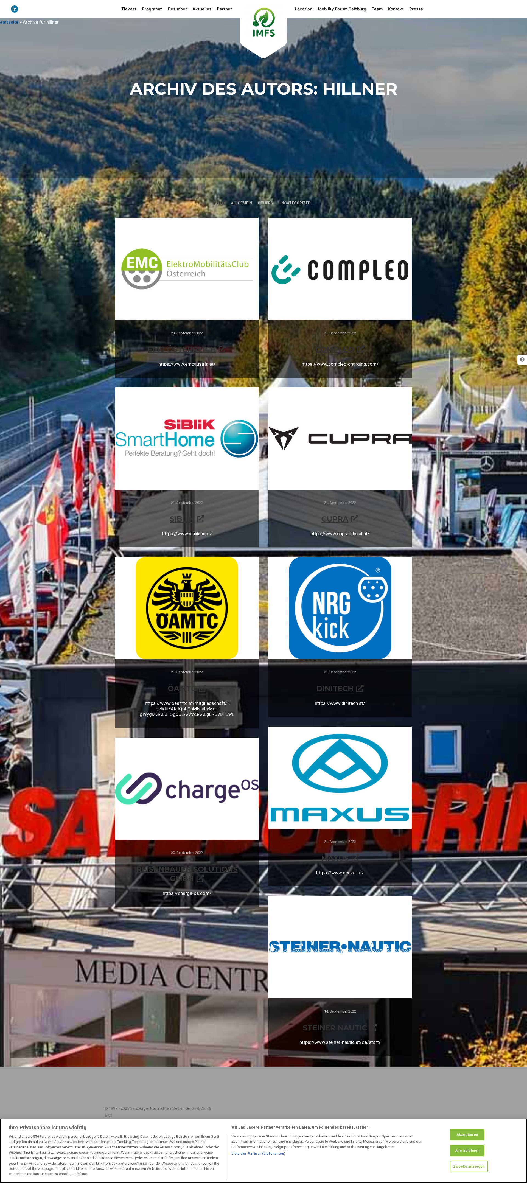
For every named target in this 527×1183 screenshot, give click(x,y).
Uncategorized (295, 203)
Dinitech (335, 688)
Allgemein (241, 203)
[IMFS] (263, 22)
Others (265, 203)
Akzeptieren (467, 1134)
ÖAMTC (182, 688)
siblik (182, 518)
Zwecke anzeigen (469, 1166)
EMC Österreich (182, 349)
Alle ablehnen (467, 1150)
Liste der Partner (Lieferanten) (258, 1153)
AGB (108, 1116)
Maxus (335, 858)
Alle (220, 203)
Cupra (334, 518)
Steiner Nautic (335, 1027)
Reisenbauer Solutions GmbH (187, 874)
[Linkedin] (14, 9)
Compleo (335, 349)
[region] (263, 1151)
